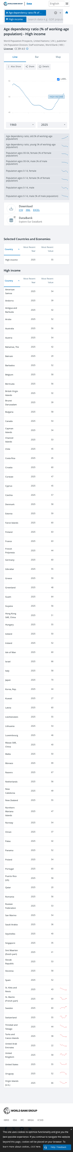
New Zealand (11, 800)
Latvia (8, 707)
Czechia (9, 495)
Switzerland (11, 1017)
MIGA (31, 1120)
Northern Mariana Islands (10, 811)
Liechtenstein (11, 716)
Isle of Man (10, 652)
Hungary (9, 624)
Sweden (9, 1008)
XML (28, 210)
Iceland (8, 633)
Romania (9, 896)
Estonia (8, 513)
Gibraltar (9, 569)
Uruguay (9, 1073)
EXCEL (36, 210)
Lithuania (9, 726)
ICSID (40, 1120)
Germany (9, 559)
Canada (9, 421)
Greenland (10, 587)
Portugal (9, 868)
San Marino (10, 915)
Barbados (10, 365)
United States (11, 1064)
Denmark (9, 504)
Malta (8, 753)
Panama (9, 850)
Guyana (9, 606)
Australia (9, 328)
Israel (7, 661)
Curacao (9, 476)
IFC (22, 1120)
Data (29, 3)
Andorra (9, 300)
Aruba (8, 319)
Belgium (9, 374)
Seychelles (10, 933)
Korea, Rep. (10, 689)
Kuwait (8, 698)
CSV (21, 210)
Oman (8, 831)
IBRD (6, 1120)
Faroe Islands (11, 522)
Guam (8, 596)
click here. (36, 1146)
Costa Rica (10, 458)
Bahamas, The (12, 346)
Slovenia (9, 970)
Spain (8, 980)
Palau (8, 841)
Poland (8, 859)
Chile (7, 449)
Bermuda (9, 383)
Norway (9, 822)
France (8, 541)
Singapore (10, 943)
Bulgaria (9, 411)
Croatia (8, 467)
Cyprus (8, 485)
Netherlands (11, 781)
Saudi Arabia (11, 924)
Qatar (8, 887)
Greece (8, 578)
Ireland (8, 643)
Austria (8, 337)
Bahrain (9, 356)
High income (11, 259)
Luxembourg (11, 735)
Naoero (9, 772)
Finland (9, 532)
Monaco (9, 763)
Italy (7, 670)
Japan (8, 680)
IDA (15, 1120)
